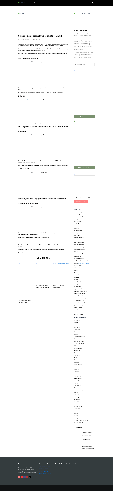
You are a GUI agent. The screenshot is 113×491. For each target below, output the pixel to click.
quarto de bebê (78, 307)
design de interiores (79, 237)
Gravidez (76, 362)
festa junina (77, 267)
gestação (76, 274)
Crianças (76, 331)
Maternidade (77, 376)
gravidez (76, 277)
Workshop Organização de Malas (82, 198)
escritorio (77, 263)
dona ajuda (78, 254)
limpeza (76, 279)
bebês (76, 219)
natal (76, 284)
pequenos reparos (79, 300)
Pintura (76, 392)
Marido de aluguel (78, 373)
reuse (76, 309)
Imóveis (76, 369)
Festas (76, 357)
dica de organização (79, 239)
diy (76, 251)
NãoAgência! (71, 487)
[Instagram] (19, 477)
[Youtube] (22, 477)
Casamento (77, 327)
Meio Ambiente (78, 378)
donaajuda (77, 256)
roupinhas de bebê (78, 314)
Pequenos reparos (76, 3)
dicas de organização (80, 247)
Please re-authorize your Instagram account (45, 473)
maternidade (77, 281)
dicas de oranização (79, 244)
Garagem (76, 359)
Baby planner (65, 3)
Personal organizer (44, 3)
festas (76, 270)
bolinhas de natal (78, 221)
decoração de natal (79, 233)
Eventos (76, 352)
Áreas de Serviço (78, 422)
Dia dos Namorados (79, 343)
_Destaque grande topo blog (81, 420)
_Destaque (77, 418)
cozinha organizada (79, 226)
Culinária (76, 334)
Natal (76, 383)
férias (76, 272)
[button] (92, 3)
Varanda (76, 411)
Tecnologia (77, 408)
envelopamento (79, 258)
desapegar (77, 235)
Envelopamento (56, 3)
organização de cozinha (80, 295)
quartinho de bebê (78, 305)
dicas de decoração (79, 242)
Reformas (77, 399)
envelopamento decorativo (81, 260)
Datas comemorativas (79, 336)
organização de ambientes (80, 291)
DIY (75, 345)
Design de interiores (79, 341)
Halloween (77, 366)
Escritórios (77, 350)
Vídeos (76, 415)
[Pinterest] (27, 477)
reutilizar (76, 312)
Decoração (77, 338)
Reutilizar (76, 401)
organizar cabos (78, 286)
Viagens (76, 413)
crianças (76, 228)
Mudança (76, 380)
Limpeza (76, 371)
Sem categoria (78, 406)
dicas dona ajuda (79, 249)
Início (34, 3)
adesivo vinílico (78, 212)
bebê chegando (78, 216)
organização (78, 288)
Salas (76, 404)
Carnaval (76, 325)
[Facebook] (24, 477)
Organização (77, 385)
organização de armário (80, 293)
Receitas (76, 397)
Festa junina (77, 355)
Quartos (76, 394)
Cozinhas (77, 329)
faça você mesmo (78, 265)
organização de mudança (80, 298)
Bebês (76, 322)
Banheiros (77, 214)
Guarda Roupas (78, 364)
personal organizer (80, 302)
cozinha (76, 223)
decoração (78, 230)
